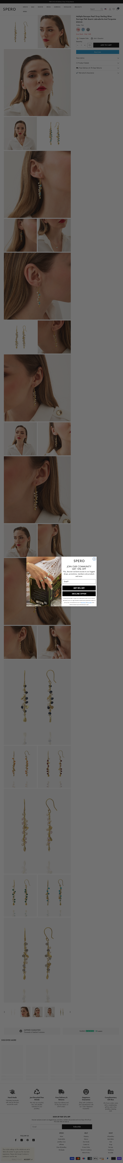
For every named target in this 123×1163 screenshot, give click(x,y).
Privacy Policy (89, 602)
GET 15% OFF (79, 588)
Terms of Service (83, 602)
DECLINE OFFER (79, 594)
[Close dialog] (94, 559)
